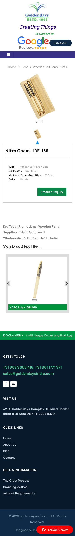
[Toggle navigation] (8, 54)
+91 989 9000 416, (19, 367)
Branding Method (15, 487)
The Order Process (16, 480)
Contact (9, 457)
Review (59, 43)
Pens (24, 67)
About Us (9, 445)
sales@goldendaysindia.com (28, 373)
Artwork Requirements (19, 493)
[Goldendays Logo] (37, 11)
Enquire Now (58, 530)
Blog (6, 451)
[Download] (37, 143)
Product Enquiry (52, 192)
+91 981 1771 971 (48, 367)
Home (12, 67)
